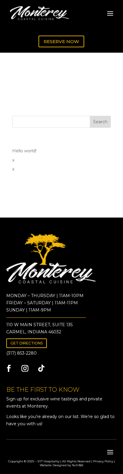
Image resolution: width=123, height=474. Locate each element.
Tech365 (77, 465)
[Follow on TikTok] (41, 368)
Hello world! (24, 151)
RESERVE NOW (61, 41)
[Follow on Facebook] (9, 368)
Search (100, 121)
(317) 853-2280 (21, 353)
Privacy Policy (103, 461)
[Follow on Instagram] (25, 368)
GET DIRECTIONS (26, 343)
